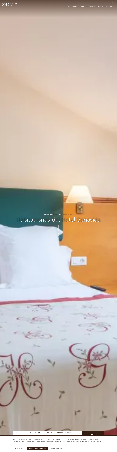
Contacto (101, 2)
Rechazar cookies (56, 448)
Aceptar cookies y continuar (37, 448)
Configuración (19, 448)
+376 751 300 (95, 2)
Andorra (92, 6)
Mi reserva (107, 2)
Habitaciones (74, 6)
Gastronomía (84, 6)
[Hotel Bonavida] (9, 4)
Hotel (67, 6)
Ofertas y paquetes (102, 6)
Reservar (112, 6)
